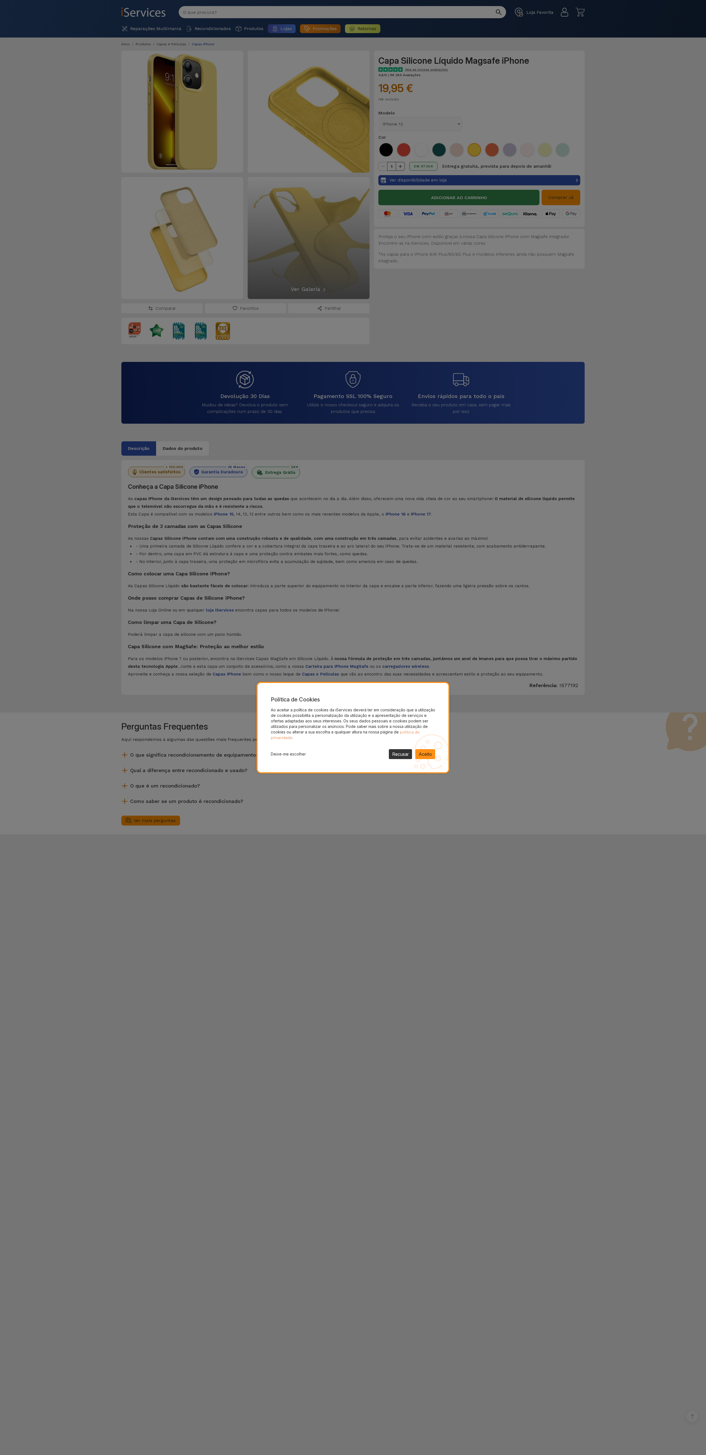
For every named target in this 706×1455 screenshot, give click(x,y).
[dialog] (353, 727)
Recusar (400, 754)
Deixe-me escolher (288, 754)
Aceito (425, 754)
